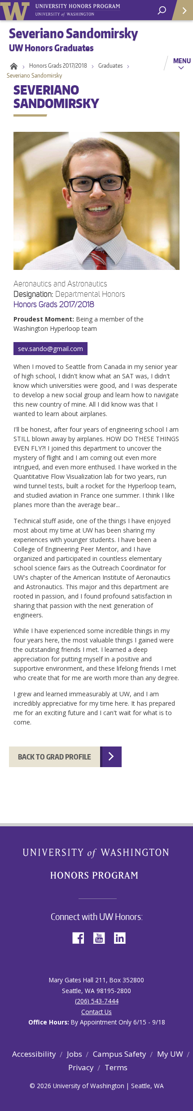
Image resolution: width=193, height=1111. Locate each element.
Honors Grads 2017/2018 (58, 65)
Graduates (110, 65)
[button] (96, 412)
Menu (182, 60)
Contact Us (96, 1011)
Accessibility (34, 1054)
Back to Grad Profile (54, 756)
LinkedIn (123, 937)
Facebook (81, 937)
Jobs (74, 1054)
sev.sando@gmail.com (50, 348)
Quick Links (182, 10)
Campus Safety (119, 1054)
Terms (116, 1067)
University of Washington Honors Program (77, 10)
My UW (170, 1054)
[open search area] (161, 10)
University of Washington (16, 10)
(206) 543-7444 (96, 1001)
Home (12, 65)
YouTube (102, 937)
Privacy (81, 1067)
